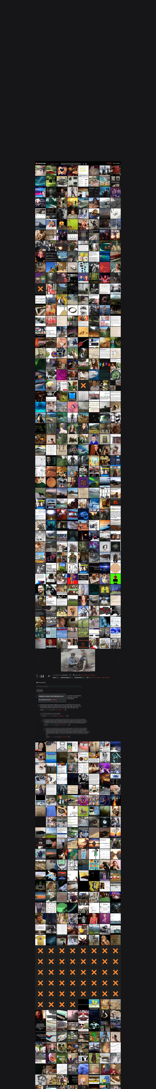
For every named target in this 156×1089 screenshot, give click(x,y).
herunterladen (86, 514)
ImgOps (76, 514)
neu (48, 2)
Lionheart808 (64, 514)
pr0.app (109, 2)
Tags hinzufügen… (106, 516)
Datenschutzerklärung (74, 1087)
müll (56, 2)
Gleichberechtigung (65, 516)
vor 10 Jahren (56, 514)
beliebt (52, 2)
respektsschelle (78, 516)
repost (54, 516)
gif (87, 516)
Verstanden (121, 1085)
